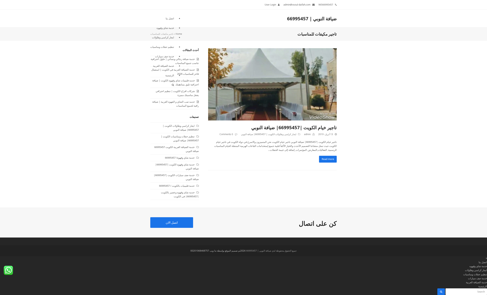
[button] (162, 85)
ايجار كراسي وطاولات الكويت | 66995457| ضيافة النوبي (268, 134)
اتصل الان (172, 222)
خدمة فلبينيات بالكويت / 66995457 (177, 185)
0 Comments (226, 134)
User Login (270, 4)
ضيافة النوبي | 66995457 (312, 18)
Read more (328, 159)
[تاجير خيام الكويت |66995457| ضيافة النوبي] (272, 84)
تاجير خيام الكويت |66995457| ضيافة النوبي (294, 127)
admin (307, 134)
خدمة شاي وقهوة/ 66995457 (180, 157)
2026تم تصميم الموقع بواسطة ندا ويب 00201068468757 (218, 250)
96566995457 (325, 4)
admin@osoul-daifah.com (296, 4)
